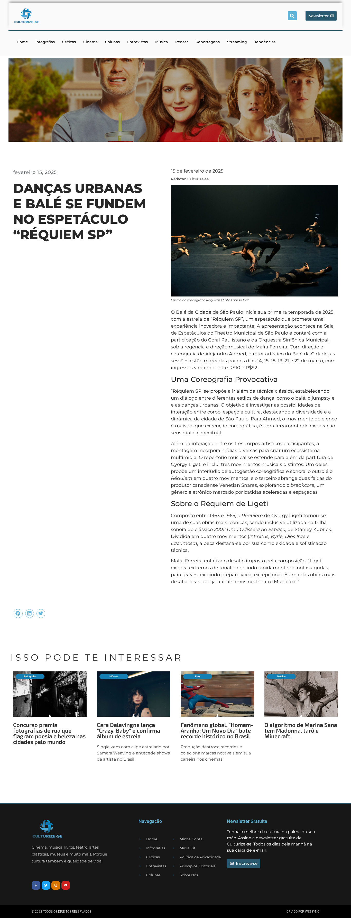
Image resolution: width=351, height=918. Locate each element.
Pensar (181, 42)
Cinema (90, 42)
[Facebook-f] (36, 885)
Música (161, 42)
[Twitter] (46, 885)
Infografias (45, 42)
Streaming (237, 42)
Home (22, 42)
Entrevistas (137, 42)
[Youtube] (65, 885)
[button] (292, 15)
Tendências (264, 42)
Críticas (69, 42)
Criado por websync (303, 911)
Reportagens (208, 42)
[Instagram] (55, 885)
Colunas (112, 42)
